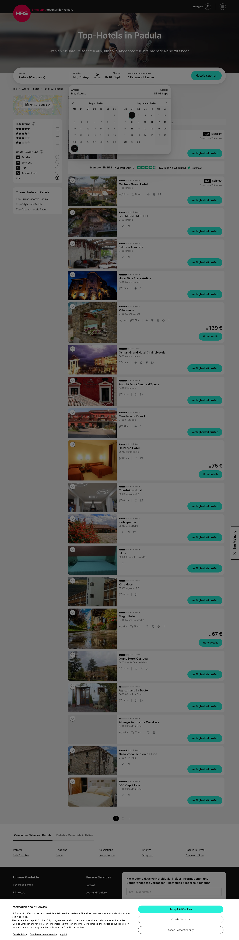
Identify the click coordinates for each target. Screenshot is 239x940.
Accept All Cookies (181, 909)
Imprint (63, 934)
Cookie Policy (20, 934)
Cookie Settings (180, 919)
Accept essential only (181, 929)
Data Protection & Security (43, 934)
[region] (119, 919)
